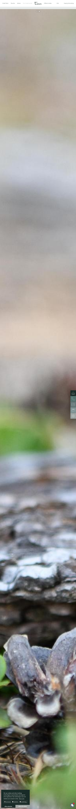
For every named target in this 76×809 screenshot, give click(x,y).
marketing (23, 802)
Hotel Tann (5, 3)
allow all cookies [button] (22, 806)
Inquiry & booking (69, 3)
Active (18, 3)
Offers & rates (48, 3)
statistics (15, 802)
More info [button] (21, 798)
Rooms (13, 3)
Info (58, 3)
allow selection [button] (8, 806)
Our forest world (27, 3)
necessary (8, 802)
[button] (72, 805)
